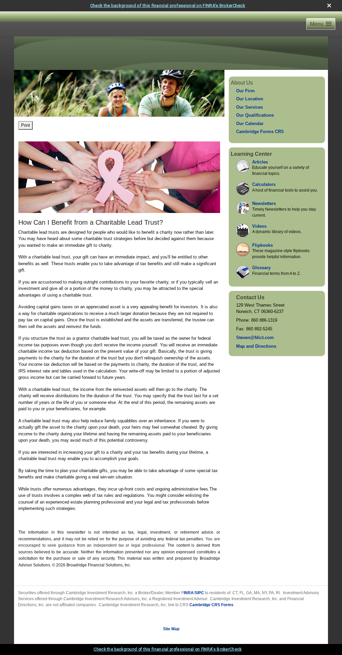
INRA (189, 592)
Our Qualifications (255, 115)
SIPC (199, 592)
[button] (320, 24)
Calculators (264, 184)
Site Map (171, 629)
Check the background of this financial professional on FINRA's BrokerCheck (167, 5)
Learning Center (251, 154)
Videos (259, 226)
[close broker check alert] (329, 5)
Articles (260, 162)
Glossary (261, 267)
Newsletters (264, 203)
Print (25, 125)
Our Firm (245, 90)
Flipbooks (262, 245)
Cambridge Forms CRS (260, 131)
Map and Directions (256, 346)
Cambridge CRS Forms (211, 605)
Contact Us (250, 297)
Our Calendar (250, 123)
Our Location (249, 98)
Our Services (249, 107)
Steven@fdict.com (255, 337)
